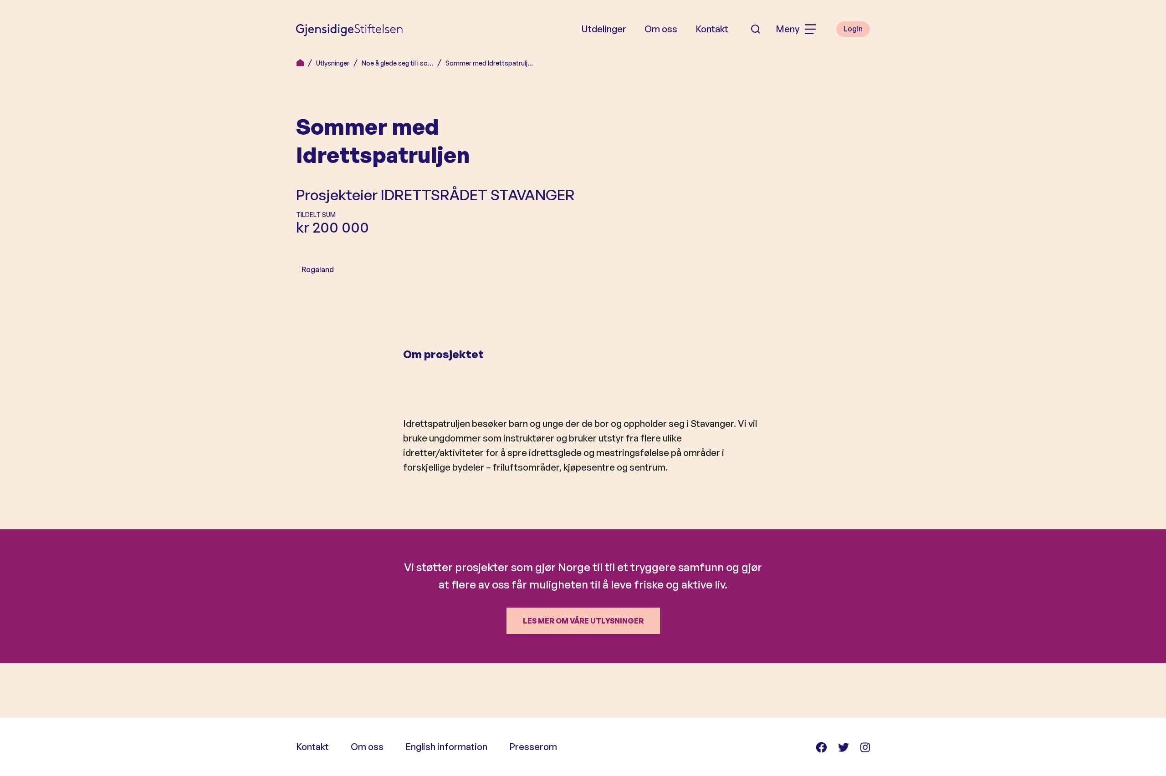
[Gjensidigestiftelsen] (349, 29)
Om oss (660, 29)
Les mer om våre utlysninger (583, 620)
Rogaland (318, 269)
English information (446, 746)
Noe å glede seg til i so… (397, 63)
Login (853, 28)
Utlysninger (332, 63)
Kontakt (712, 29)
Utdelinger (603, 29)
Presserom (533, 746)
